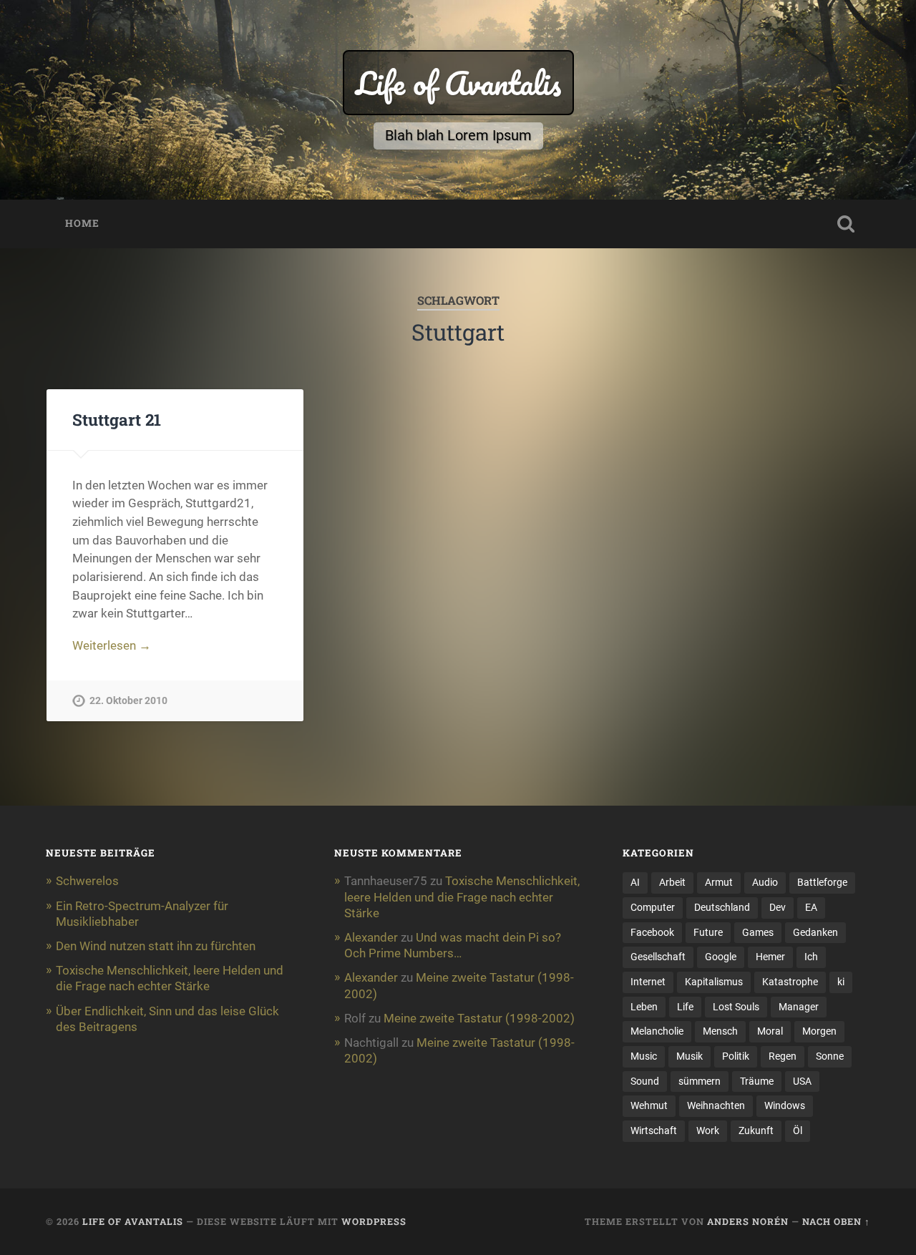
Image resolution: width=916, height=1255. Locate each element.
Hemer (770, 956)
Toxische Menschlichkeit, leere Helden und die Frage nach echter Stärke (462, 896)
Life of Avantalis (458, 82)
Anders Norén (748, 1221)
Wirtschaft (653, 1130)
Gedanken (815, 932)
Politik (735, 1056)
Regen (782, 1056)
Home (82, 223)
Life (685, 1006)
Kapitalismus (714, 981)
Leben (644, 1006)
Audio (765, 882)
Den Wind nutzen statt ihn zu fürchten (155, 946)
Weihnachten (716, 1105)
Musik (689, 1056)
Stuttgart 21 (116, 419)
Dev (777, 907)
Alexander (371, 937)
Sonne (830, 1056)
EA (811, 907)
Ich (811, 956)
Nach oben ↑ (836, 1221)
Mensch (720, 1031)
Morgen (819, 1031)
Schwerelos (87, 881)
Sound (644, 1081)
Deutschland (722, 907)
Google (720, 956)
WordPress (373, 1221)
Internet (648, 981)
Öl (797, 1130)
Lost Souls (736, 1006)
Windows (784, 1105)
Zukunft (756, 1130)
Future (708, 932)
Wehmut (649, 1105)
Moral (770, 1031)
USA (802, 1081)
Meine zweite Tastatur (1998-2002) (479, 1018)
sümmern (699, 1081)
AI (635, 882)
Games (758, 932)
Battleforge (822, 882)
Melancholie (656, 1031)
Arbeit (672, 882)
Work (707, 1130)
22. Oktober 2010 (128, 701)
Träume (757, 1081)
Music (643, 1056)
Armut (719, 882)
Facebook (652, 932)
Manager (799, 1006)
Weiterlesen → (111, 645)
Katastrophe (790, 981)
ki (840, 981)
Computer (652, 907)
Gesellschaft (658, 956)
